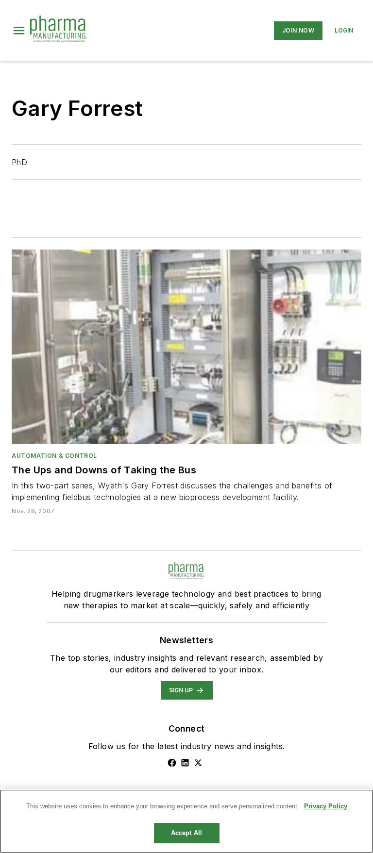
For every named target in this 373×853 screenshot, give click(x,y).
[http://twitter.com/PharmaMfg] (198, 763)
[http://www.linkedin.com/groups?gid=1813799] (185, 763)
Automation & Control (54, 455)
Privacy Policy (325, 806)
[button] (19, 30)
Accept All (186, 832)
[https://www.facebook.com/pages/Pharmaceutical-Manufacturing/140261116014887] (172, 763)
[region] (186, 821)
